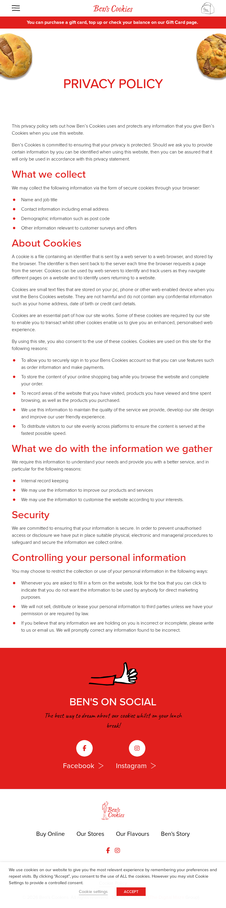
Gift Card (175, 22)
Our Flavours (132, 833)
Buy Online (50, 833)
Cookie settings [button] (93, 891)
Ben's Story (175, 833)
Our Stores (90, 833)
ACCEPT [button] (131, 891)
